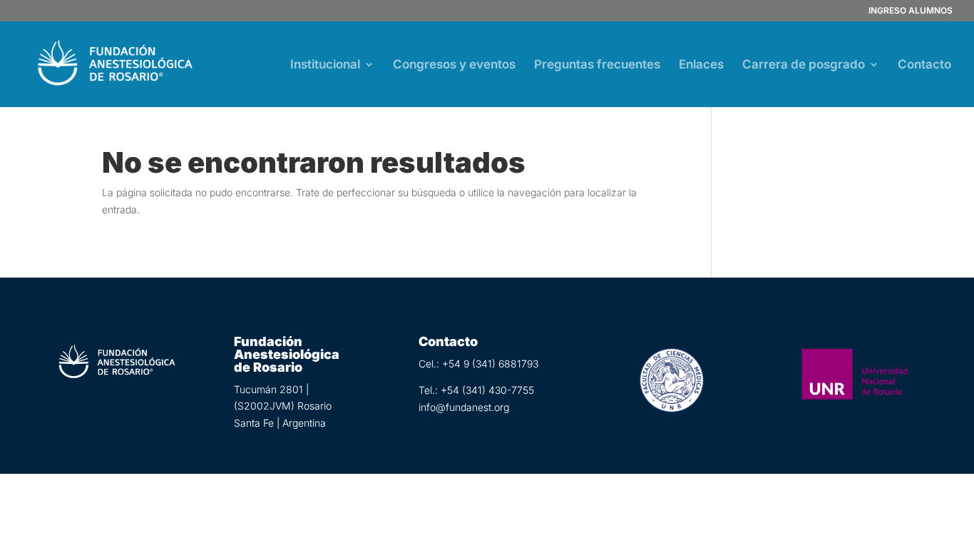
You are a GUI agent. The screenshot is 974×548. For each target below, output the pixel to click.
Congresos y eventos (454, 65)
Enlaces (701, 65)
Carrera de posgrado (803, 65)
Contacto (924, 65)
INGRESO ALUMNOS (910, 11)
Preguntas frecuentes (597, 65)
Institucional (325, 65)
